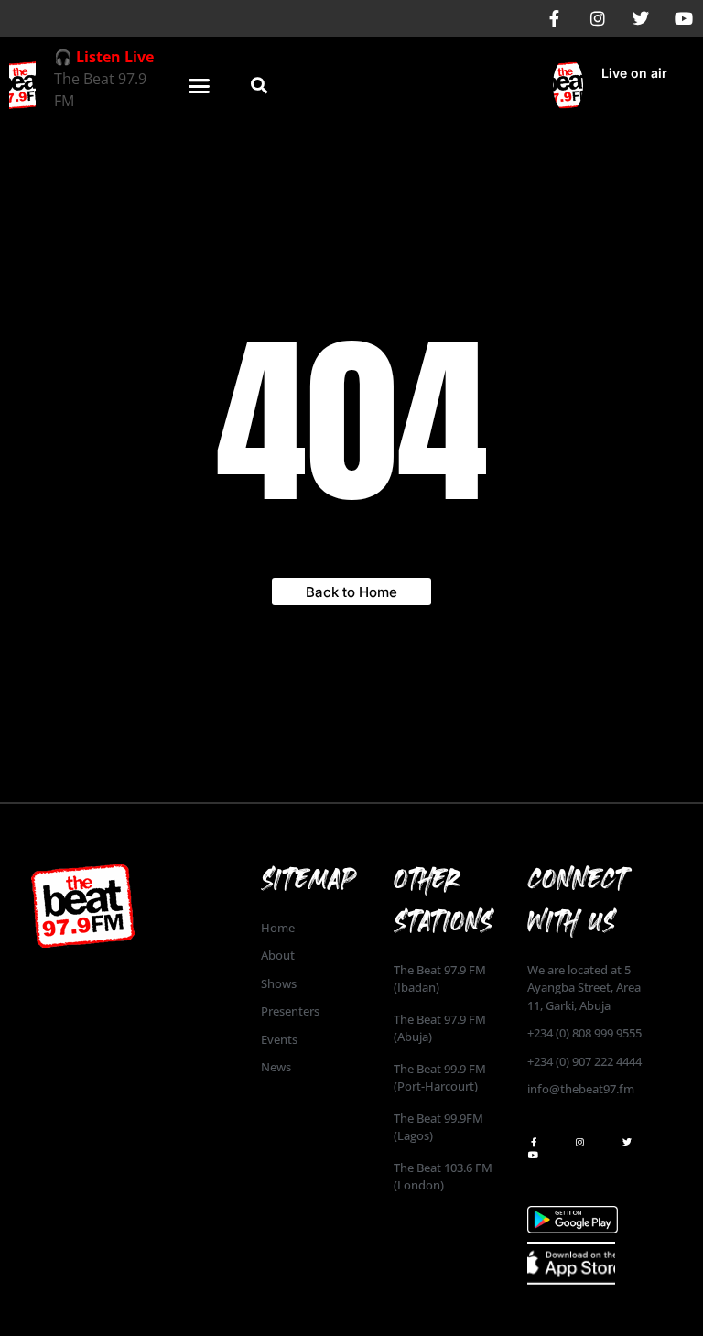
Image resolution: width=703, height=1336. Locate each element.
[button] (199, 85)
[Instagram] (597, 18)
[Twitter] (641, 18)
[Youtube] (684, 18)
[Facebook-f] (554, 18)
